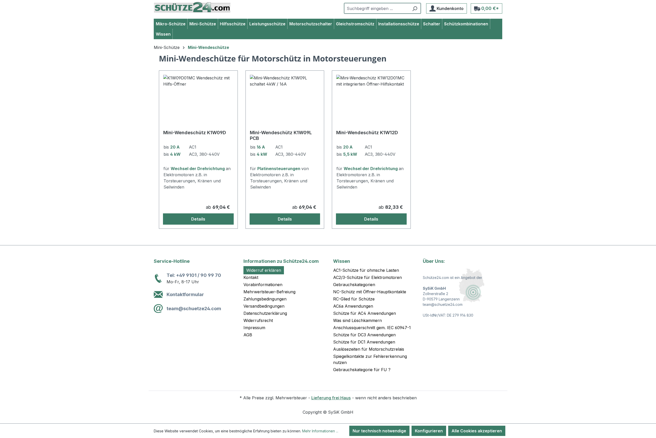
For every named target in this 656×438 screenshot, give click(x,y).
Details (198, 219)
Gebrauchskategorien (354, 284)
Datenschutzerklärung (265, 313)
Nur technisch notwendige (379, 430)
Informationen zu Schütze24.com (281, 261)
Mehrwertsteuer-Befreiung (269, 291)
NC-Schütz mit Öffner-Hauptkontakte (369, 291)
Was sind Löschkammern (357, 320)
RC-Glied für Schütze (354, 298)
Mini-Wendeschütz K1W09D (194, 132)
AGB (247, 334)
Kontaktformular (185, 294)
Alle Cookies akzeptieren (477, 430)
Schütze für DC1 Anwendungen (364, 342)
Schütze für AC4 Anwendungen (364, 313)
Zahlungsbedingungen (264, 298)
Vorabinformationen (262, 284)
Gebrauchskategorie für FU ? (362, 369)
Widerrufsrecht (258, 320)
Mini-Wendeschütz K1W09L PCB (281, 135)
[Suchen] (415, 8)
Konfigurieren (429, 430)
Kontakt (250, 277)
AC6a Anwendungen (353, 306)
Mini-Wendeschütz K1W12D (367, 132)
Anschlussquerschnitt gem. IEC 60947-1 (372, 327)
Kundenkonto (450, 8)
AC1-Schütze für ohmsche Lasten (366, 270)
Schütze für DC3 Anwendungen (364, 334)
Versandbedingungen (263, 306)
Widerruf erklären (263, 270)
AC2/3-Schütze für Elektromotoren (367, 277)
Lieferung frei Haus (331, 397)
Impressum (254, 327)
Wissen (341, 261)
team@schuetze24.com (194, 308)
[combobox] (376, 8)
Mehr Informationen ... (320, 431)
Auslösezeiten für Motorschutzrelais (368, 349)
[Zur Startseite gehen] (192, 7)
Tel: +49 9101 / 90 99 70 (194, 275)
